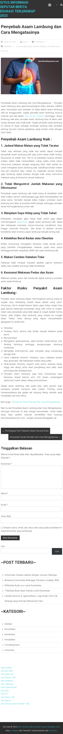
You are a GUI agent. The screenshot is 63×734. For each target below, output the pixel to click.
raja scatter (6, 667)
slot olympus (7, 684)
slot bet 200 (7, 671)
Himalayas (15, 731)
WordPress (53, 731)
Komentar (6, 464)
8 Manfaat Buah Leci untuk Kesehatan (23, 585)
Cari (3, 546)
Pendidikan (10, 639)
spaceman (22, 222)
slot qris (5, 690)
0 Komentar (39, 42)
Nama (4, 493)
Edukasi (8, 624)
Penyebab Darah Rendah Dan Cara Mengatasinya (36, 402)
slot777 (4, 693)
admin (24, 42)
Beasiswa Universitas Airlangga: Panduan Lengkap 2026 (32, 580)
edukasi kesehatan (40, 46)
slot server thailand (34, 116)
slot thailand (7, 680)
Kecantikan (10, 629)
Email (4, 504)
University (9, 650)
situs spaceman (9, 687)
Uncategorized (12, 645)
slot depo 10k (7, 697)
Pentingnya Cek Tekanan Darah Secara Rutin (25, 430)
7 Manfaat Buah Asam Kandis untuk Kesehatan (27, 590)
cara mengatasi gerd (24, 46)
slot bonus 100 (8, 677)
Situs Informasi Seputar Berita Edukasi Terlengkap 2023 (38, 727)
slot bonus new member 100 (15, 703)
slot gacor (6, 700)
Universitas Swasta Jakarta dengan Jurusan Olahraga (31, 575)
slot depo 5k (7, 674)
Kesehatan (8, 46)
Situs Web (6, 516)
